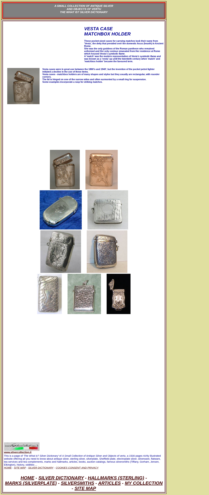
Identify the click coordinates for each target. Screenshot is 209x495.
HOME (27, 477)
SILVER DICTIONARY (61, 477)
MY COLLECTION (144, 483)
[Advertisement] (44, 47)
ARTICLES (109, 483)
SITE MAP (85, 488)
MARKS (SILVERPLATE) (31, 483)
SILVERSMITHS (77, 483)
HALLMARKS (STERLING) (116, 477)
